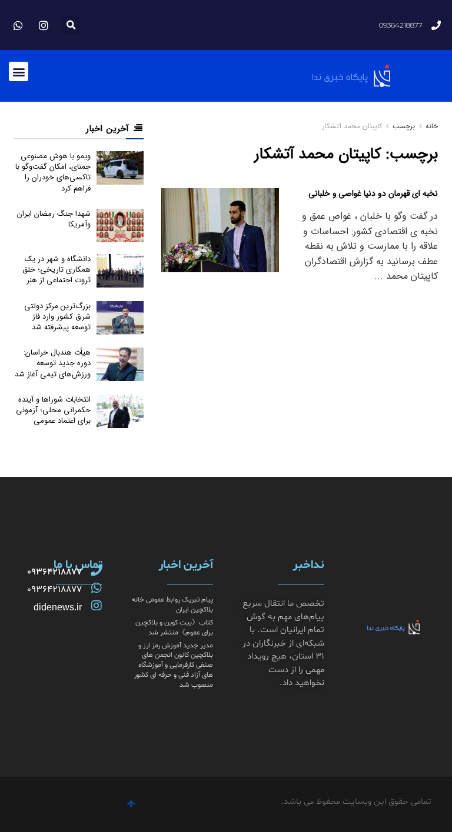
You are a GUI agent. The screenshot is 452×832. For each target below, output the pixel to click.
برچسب (404, 126)
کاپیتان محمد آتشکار (352, 126)
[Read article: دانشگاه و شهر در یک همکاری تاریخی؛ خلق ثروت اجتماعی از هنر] (120, 271)
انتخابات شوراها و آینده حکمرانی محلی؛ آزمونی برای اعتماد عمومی (53, 410)
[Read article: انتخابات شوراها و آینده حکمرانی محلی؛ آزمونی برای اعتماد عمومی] (120, 411)
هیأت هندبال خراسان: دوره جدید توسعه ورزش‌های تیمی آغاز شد (53, 363)
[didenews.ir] (96, 606)
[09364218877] (96, 570)
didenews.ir (58, 607)
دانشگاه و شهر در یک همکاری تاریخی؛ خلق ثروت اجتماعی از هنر (56, 269)
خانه (430, 126)
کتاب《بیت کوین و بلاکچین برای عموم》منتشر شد (174, 627)
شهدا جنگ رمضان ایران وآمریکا (54, 219)
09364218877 (54, 572)
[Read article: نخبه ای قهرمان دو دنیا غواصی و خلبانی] (220, 230)
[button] (71, 25)
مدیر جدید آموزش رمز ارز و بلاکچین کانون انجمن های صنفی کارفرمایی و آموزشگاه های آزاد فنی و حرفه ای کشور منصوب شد (173, 665)
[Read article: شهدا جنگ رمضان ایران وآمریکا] (120, 225)
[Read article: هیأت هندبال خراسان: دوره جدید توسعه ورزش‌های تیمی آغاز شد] (120, 364)
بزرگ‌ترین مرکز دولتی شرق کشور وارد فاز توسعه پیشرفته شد (57, 316)
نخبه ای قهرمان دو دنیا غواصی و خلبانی (373, 193)
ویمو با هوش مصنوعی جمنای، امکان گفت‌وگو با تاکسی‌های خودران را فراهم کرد (53, 172)
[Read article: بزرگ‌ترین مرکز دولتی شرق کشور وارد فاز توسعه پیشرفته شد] (120, 318)
